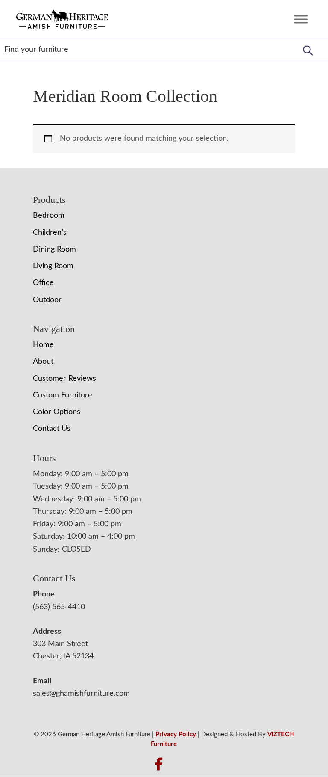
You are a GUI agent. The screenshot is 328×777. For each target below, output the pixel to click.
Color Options (56, 412)
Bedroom (48, 215)
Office (43, 283)
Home (43, 345)
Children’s (50, 233)
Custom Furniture (62, 395)
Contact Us (51, 429)
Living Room (53, 266)
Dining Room (54, 249)
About (43, 361)
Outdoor (47, 300)
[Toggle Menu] (301, 19)
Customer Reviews (64, 379)
